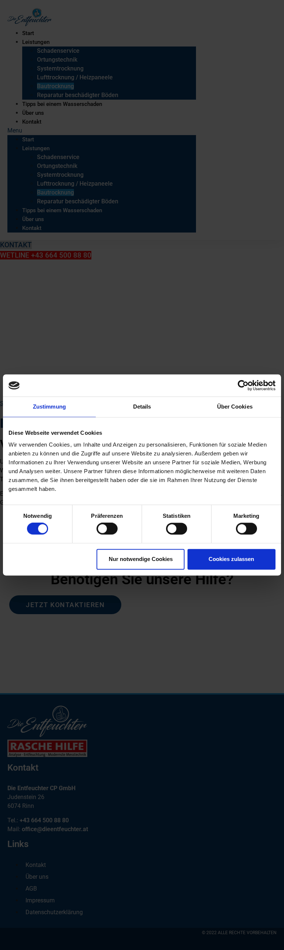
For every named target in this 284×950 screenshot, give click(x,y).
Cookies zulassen (231, 559)
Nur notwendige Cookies (141, 559)
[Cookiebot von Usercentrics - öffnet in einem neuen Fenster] (243, 385)
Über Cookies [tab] (235, 406)
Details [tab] (142, 406)
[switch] (107, 529)
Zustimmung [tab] (49, 406)
